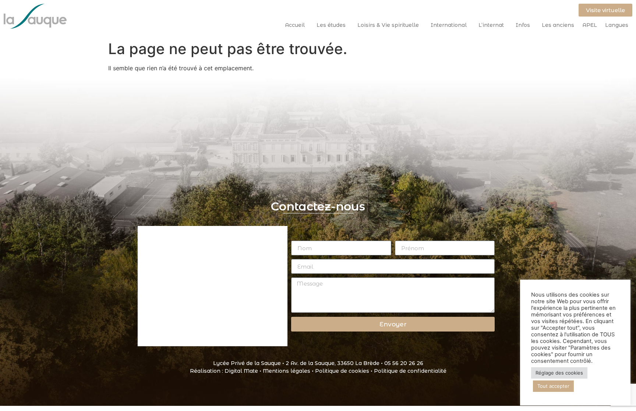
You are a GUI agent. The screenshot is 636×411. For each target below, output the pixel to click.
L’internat (491, 25)
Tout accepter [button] (553, 386)
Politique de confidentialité (410, 371)
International (449, 25)
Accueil (295, 25)
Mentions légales (286, 371)
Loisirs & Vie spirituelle (388, 25)
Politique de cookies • (344, 371)
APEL (589, 25)
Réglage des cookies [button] (559, 373)
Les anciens (558, 25)
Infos (523, 25)
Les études (331, 25)
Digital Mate (241, 371)
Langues (616, 25)
